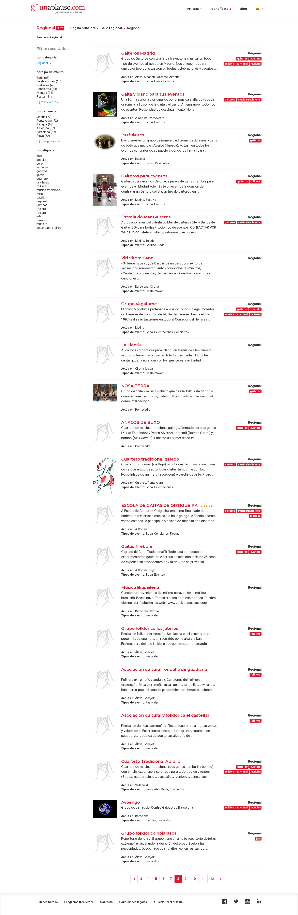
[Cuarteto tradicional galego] (105, 476)
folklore (41, 186)
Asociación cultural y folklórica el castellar (165, 715)
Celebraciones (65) (48, 81)
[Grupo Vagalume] (105, 314)
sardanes (42, 167)
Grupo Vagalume (139, 303)
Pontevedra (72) (47, 120)
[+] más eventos (47, 102)
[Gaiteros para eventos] (105, 190)
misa (39, 193)
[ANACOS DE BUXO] (105, 432)
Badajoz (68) (44, 124)
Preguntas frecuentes (79, 902)
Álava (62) (43, 135)
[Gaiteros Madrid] (105, 63)
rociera (41, 212)
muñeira (41, 224)
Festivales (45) (45, 85)
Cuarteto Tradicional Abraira (150, 761)
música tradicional (48, 190)
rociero (41, 208)
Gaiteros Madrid (138, 53)
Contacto (106, 902)
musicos (42, 220)
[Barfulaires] (105, 142)
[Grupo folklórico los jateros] (105, 638)
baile (39, 156)
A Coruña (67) (45, 128)
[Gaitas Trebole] (105, 556)
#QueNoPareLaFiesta (168, 902)
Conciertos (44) (46, 89)
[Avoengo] (105, 809)
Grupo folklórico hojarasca (149, 833)
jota (39, 216)
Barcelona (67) (46, 132)
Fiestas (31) (44, 96)
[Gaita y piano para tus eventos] (105, 104)
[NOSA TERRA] (105, 393)
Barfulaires (132, 135)
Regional (42, 63)
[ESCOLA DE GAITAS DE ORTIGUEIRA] (105, 515)
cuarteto (42, 178)
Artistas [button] (193, 9)
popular (41, 159)
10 (194, 879)
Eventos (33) (44, 92)
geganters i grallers (48, 227)
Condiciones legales (133, 902)
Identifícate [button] (219, 9)
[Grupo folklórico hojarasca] (105, 843)
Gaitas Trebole (136, 546)
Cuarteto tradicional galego (150, 459)
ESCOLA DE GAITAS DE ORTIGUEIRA (159, 505)
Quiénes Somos (47, 902)
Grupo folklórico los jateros (149, 628)
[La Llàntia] (105, 355)
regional (41, 201)
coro (39, 163)
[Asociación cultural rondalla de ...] (105, 679)
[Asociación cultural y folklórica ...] (105, 725)
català (40, 197)
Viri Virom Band (137, 258)
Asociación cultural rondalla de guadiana (164, 669)
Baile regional (111, 28)
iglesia (40, 174)
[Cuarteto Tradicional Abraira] (105, 771)
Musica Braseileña (140, 587)
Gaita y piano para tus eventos (152, 94)
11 (203, 879)
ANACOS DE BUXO (140, 422)
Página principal (82, 28)
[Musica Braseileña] (105, 597)
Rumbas (41, 205)
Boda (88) (42, 77)
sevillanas (42, 182)
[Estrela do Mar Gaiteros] (105, 227)
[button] (259, 9)
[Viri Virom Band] (105, 268)
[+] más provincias (48, 141)
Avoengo (130, 802)
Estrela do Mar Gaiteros (146, 217)
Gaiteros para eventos (144, 176)
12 (212, 879)
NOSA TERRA (135, 385)
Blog (243, 9)
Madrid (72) (43, 116)
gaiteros (41, 171)
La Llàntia (131, 344)
